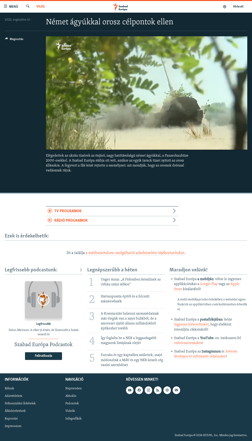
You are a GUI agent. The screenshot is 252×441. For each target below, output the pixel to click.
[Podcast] (167, 390)
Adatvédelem (13, 396)
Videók (70, 411)
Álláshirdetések (15, 411)
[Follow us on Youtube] (129, 390)
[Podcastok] (225, 6)
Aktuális (70, 396)
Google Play (209, 284)
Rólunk (9, 388)
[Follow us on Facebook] (139, 390)
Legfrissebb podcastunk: (31, 270)
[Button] (14, 40)
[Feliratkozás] (176, 390)
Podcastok (72, 403)
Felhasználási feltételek (20, 403)
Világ (40, 6)
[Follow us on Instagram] (148, 390)
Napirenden (73, 388)
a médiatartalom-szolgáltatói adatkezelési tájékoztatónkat (135, 253)
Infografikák (73, 418)
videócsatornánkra (188, 343)
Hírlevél (238, 6)
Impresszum (13, 426)
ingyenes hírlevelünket (191, 324)
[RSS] (157, 390)
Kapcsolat (11, 418)
